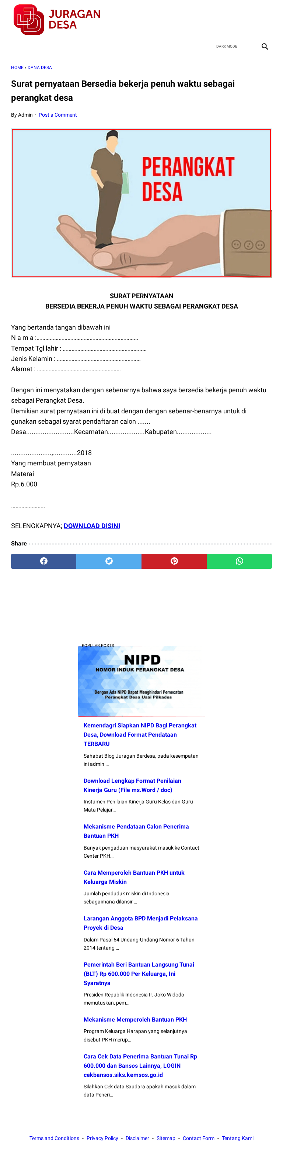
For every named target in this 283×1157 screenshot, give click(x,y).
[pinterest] (174, 561)
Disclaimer (137, 1138)
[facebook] (212, 20)
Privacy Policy (102, 1138)
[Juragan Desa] (61, 19)
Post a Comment (58, 115)
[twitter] (229, 20)
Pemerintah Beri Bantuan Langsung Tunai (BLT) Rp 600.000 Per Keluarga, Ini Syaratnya (139, 973)
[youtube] (247, 20)
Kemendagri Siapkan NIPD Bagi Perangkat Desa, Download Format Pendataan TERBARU (140, 734)
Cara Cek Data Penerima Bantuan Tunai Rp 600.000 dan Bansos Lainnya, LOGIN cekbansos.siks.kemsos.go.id (140, 1065)
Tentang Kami (238, 1138)
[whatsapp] (239, 561)
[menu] (15, 46)
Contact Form (198, 1138)
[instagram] (264, 20)
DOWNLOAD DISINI (92, 526)
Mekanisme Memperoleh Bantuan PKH (135, 1019)
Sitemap (166, 1138)
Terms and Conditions (54, 1138)
